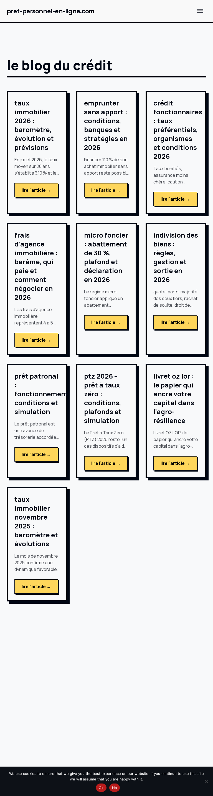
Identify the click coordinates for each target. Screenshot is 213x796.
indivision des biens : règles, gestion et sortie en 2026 (175, 257)
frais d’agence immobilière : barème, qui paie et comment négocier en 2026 (36, 266)
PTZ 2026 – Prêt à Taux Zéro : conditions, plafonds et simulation (102, 398)
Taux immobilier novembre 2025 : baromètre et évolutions (36, 521)
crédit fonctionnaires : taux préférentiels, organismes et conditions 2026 (177, 129)
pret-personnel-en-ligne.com (50, 11)
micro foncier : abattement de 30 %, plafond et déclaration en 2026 (106, 257)
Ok (101, 787)
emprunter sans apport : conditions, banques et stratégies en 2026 (106, 125)
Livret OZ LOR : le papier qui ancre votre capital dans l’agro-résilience (173, 398)
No (114, 787)
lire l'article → (36, 190)
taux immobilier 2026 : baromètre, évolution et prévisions (34, 125)
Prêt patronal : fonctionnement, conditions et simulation (42, 393)
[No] (206, 781)
